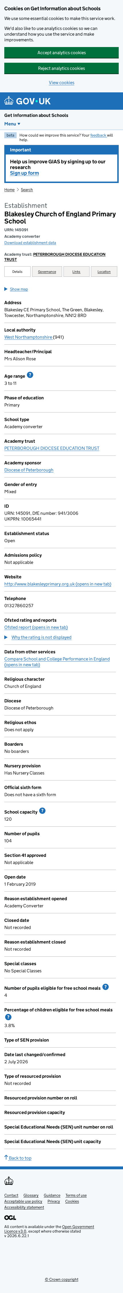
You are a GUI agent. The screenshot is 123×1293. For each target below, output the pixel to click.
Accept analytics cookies (61, 52)
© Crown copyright (61, 1279)
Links (76, 271)
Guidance (52, 1195)
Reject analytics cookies (61, 68)
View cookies (61, 82)
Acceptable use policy (23, 1201)
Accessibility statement (24, 1207)
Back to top (19, 1158)
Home (9, 189)
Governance (47, 271)
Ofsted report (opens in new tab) (36, 627)
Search (27, 189)
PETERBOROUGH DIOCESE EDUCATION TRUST (55, 257)
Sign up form (24, 173)
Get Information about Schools (36, 115)
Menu (10, 124)
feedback (98, 135)
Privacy (53, 1201)
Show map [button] (19, 289)
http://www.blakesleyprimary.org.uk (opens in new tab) (57, 584)
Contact (11, 1195)
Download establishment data (30, 242)
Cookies (72, 1201)
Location (104, 271)
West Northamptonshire (28, 337)
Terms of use (76, 1195)
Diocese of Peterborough (28, 470)
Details (17, 271)
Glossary (31, 1195)
